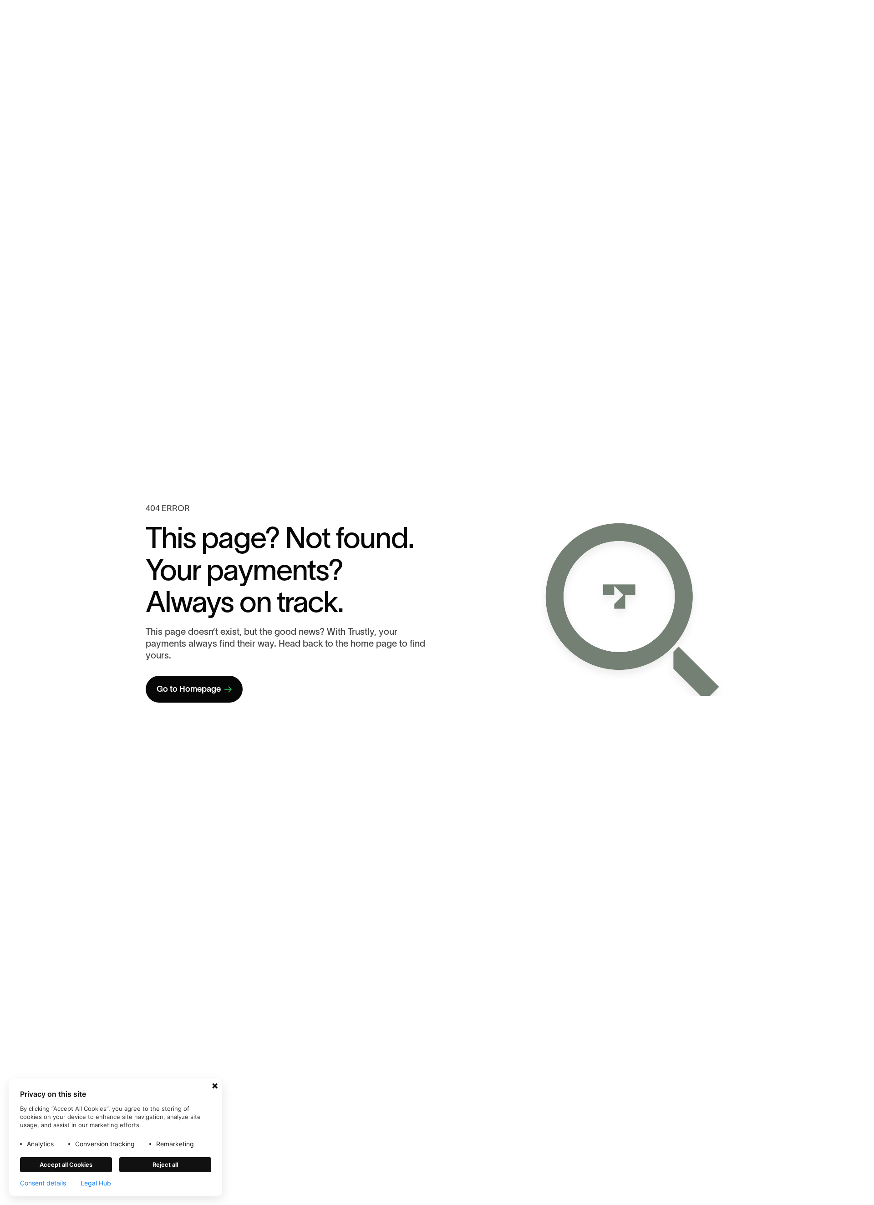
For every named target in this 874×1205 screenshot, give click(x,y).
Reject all (165, 1164)
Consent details (43, 1183)
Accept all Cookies (66, 1164)
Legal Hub (96, 1183)
